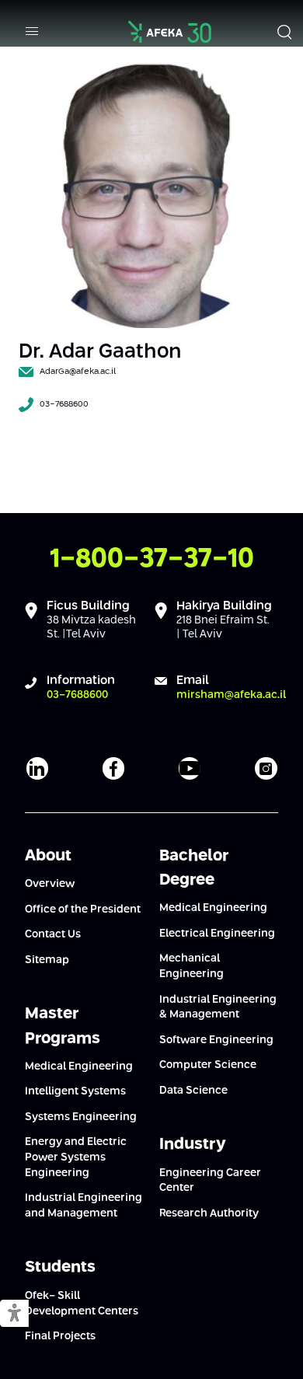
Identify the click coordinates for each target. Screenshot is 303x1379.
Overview (50, 883)
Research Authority (209, 1213)
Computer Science (207, 1065)
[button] (14, 1314)
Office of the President (83, 909)
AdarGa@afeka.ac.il (78, 371)
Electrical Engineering (217, 933)
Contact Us (53, 934)
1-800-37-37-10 (152, 559)
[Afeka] (169, 31)
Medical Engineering (79, 1066)
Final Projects (60, 1336)
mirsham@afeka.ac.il (231, 695)
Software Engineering (216, 1040)
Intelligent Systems (75, 1091)
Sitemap (47, 960)
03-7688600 (64, 404)
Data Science (193, 1090)
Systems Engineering (81, 1117)
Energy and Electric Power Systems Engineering (76, 1157)
